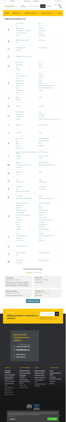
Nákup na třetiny (40, 373)
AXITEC (18, 35)
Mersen (18, 162)
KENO (40, 143)
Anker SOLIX (42, 30)
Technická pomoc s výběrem (40, 384)
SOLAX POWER (43, 217)
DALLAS (41, 62)
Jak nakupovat (23, 6)
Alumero (41, 28)
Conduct (19, 50)
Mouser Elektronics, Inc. (23, 165)
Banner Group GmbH (22, 40)
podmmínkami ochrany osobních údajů (48, 318)
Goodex (18, 106)
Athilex (41, 33)
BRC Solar (42, 40)
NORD (17, 174)
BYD (17, 42)
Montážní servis (39, 375)
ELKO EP (41, 78)
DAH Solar (19, 62)
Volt (17, 255)
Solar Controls (21, 210)
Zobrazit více (33, 301)
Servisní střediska (25, 373)
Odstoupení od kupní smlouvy (9, 378)
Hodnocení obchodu (33, 269)
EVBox (18, 92)
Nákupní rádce (9, 394)
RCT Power (19, 196)
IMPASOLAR (19, 125)
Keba (17, 143)
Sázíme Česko (24, 387)
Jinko (40, 132)
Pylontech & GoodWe (22, 191)
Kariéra (52, 383)
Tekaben (41, 233)
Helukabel (42, 114)
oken (40, 179)
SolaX (18, 217)
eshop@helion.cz (23, 350)
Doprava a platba (10, 375)
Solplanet (42, 222)
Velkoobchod (27, 1)
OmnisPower (42, 182)
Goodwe (41, 106)
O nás (51, 370)
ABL (17, 26)
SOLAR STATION (43, 210)
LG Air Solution (43, 156)
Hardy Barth (20, 112)
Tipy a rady (23, 385)
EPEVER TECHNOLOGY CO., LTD (47, 85)
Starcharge (42, 224)
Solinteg (19, 219)
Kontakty (12, 1)
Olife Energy (20, 182)
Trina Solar (19, 240)
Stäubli (18, 227)
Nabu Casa (19, 172)
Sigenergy (19, 205)
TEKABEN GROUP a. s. (22, 235)
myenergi (19, 167)
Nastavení (12, 419)
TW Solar (42, 240)
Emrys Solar (20, 80)
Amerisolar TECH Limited (23, 30)
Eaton (18, 73)
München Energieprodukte (47, 165)
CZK (58, 1)
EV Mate (41, 90)
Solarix (41, 215)
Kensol (18, 145)
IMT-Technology (44, 125)
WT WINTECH (19, 262)
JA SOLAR (18, 132)
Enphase (41, 83)
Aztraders (42, 35)
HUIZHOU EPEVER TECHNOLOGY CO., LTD (50, 119)
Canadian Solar (21, 47)
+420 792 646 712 (23, 347)
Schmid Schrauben (44, 203)
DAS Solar (19, 65)
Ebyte (40, 73)
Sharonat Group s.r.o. (23, 203)
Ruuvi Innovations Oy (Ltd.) (47, 198)
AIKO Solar (19, 28)
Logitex (18, 158)
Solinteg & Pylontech (45, 219)
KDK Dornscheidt (44, 141)
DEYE (17, 67)
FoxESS (41, 97)
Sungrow (42, 227)
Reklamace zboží (10, 381)
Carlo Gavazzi (43, 47)
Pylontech (42, 189)
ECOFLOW (41, 76)
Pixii (17, 189)
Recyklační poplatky (23, 376)
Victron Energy (21, 253)
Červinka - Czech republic (24, 56)
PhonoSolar (43, 186)
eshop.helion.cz (21, 354)
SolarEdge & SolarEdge (23, 215)
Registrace (8, 390)
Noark (40, 172)
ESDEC (18, 88)
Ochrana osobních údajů (55, 374)
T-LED (17, 233)
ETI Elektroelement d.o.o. (46, 88)
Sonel (18, 224)
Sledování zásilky (25, 370)
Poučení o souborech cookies (55, 378)
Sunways (18, 229)
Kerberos (41, 145)
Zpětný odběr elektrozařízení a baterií (25, 381)
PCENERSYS (19, 186)
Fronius (18, 99)
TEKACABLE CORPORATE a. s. (47, 235)
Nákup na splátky (40, 370)
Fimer (17, 97)
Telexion (18, 238)
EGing (17, 78)
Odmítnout (11, 416)
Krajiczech (19, 148)
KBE (17, 141)
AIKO (40, 26)
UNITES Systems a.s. (22, 246)
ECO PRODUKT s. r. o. (22, 76)
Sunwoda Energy (44, 229)
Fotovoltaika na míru (39, 380)
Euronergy (19, 90)
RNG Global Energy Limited (24, 198)
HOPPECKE (19, 116)
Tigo (40, 238)
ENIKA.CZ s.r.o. (20, 83)
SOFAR (40, 208)
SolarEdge (42, 212)
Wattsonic (19, 260)
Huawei (18, 119)
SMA (40, 205)
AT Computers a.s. (21, 33)
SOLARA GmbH (20, 212)
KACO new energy (44, 138)
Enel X (40, 80)
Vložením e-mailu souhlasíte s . (48, 318)
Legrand (18, 156)
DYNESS (18, 69)
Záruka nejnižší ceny (9, 384)
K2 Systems (19, 138)
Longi (40, 158)
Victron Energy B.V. (45, 253)
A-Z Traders (19, 23)
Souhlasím (53, 419)
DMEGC (41, 67)
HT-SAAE (41, 116)
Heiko (40, 112)
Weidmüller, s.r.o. (44, 260)
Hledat (43, 6)
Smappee (18, 208)
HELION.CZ (19, 114)
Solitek (18, 222)
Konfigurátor (36, 1)
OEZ (17, 179)
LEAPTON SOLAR (43, 152)
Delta (40, 65)
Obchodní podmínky (8, 371)
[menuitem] (7, 13)
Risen (40, 196)
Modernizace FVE (40, 377)
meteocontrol (43, 162)
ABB (40, 23)
